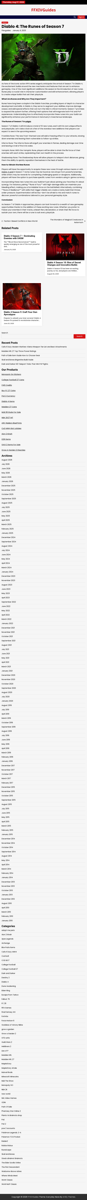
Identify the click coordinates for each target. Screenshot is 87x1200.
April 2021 (5, 662)
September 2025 (9, 498)
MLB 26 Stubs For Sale (11, 412)
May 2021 (5, 658)
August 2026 (7, 460)
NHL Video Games (9, 1098)
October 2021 (7, 636)
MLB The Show (7, 1081)
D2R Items (6, 439)
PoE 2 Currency (8, 396)
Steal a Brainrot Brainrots (12, 1158)
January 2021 (7, 671)
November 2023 (8, 580)
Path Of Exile (7, 1107)
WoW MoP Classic (9, 1184)
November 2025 (8, 490)
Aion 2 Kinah (7, 434)
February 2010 (7, 916)
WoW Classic (7, 1180)
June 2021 (6, 653)
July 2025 (6, 507)
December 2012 (8, 899)
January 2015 (7, 834)
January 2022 (7, 623)
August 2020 (7, 692)
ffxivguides (6, 30)
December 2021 (8, 628)
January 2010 (7, 920)
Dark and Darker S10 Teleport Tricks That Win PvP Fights (25, 364)
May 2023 (6, 593)
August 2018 (7, 731)
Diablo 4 (4, 22)
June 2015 (6, 813)
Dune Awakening (9, 986)
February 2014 (7, 873)
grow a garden (8, 1029)
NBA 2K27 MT (7, 417)
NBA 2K (4, 1089)
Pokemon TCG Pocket (11, 1137)
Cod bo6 (5, 956)
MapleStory (6, 1063)
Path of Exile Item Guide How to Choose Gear (21, 355)
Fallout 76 (6, 999)
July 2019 (5, 709)
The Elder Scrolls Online (11, 1162)
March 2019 (6, 718)
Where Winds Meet (10, 1175)
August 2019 (7, 705)
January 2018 (7, 761)
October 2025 (7, 494)
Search (5, 333)
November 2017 (8, 770)
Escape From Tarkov (10, 995)
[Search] (74, 17)
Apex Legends (7, 939)
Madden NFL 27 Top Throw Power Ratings (19, 351)
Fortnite (5, 1016)
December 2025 (8, 485)
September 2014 (9, 851)
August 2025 (7, 503)
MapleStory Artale (9, 1068)
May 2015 (5, 817)
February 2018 (7, 757)
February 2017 (7, 783)
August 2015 (7, 804)
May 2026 (6, 473)
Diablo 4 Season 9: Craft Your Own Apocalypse (20, 313)
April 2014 (5, 864)
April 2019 (5, 714)
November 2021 (8, 632)
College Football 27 (10, 969)
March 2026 (6, 477)
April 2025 (6, 520)
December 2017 (8, 765)
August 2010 (7, 903)
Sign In (81, 17)
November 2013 (8, 886)
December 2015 (8, 787)
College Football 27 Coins (13, 379)
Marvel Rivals (7, 1072)
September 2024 (9, 541)
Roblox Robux (7, 1145)
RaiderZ (5, 1141)
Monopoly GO (7, 1085)
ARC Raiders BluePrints (12, 423)
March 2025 (6, 524)
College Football (8, 964)
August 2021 (7, 645)
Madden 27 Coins (9, 407)
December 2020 (8, 675)
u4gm (28, 121)
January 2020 (7, 701)
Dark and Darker (8, 973)
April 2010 (5, 907)
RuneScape (6, 1150)
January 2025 (7, 533)
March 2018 (6, 752)
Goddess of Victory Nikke (12, 1025)
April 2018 (5, 748)
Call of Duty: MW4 (9, 952)
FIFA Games (6, 1008)
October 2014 (7, 847)
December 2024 (8, 537)
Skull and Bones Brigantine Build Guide (17, 360)
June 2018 (6, 739)
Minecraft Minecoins (10, 1076)
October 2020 (7, 684)
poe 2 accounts (8, 1128)
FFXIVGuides (43, 10)
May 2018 (5, 744)
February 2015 (7, 830)
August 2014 (7, 856)
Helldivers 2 (6, 1046)
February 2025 (8, 529)
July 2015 (5, 808)
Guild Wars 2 (7, 1042)
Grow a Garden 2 (9, 1033)
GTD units (6, 1038)
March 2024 (7, 567)
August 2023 (7, 585)
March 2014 (6, 869)
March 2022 (6, 619)
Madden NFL (7, 1055)
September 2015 (9, 800)
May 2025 (6, 516)
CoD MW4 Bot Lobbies (11, 428)
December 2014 (8, 839)
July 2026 (6, 464)
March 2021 (6, 666)
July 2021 (5, 649)
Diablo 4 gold (7, 172)
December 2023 (8, 576)
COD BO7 (5, 960)
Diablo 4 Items (8, 401)
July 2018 (5, 735)
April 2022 (6, 615)
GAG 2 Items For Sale (11, 444)
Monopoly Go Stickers (11, 374)
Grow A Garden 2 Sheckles (13, 450)
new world (6, 1094)
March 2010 (6, 912)
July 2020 (6, 696)
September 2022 (9, 602)
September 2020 (9, 688)
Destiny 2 (6, 977)
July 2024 (6, 550)
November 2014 (8, 843)
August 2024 (7, 546)
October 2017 (7, 774)
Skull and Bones (8, 1154)
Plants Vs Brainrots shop (12, 1115)
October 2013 (7, 890)
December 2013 (8, 882)
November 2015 (8, 791)
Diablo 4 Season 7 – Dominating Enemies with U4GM (19, 237)
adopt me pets (8, 930)
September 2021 (8, 640)
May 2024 (6, 559)
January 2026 (7, 481)
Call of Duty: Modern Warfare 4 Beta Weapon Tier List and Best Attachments (34, 347)
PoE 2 (4, 1124)
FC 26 (4, 1003)
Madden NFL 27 (8, 1059)
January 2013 (7, 894)
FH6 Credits (7, 385)
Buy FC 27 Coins (9, 390)
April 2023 (6, 597)
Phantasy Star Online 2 (11, 1111)
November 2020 (8, 679)
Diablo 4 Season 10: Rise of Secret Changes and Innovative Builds (64, 263)
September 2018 (9, 727)
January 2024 (7, 572)
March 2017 (6, 778)
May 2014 (6, 860)
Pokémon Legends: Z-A (11, 1132)
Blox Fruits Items (8, 947)
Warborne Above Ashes (12, 1171)
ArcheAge (6, 943)
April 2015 (5, 821)
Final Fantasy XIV (9, 1012)
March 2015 (6, 826)
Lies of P (5, 1051)
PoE (3, 1119)
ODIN (4, 1102)
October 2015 (7, 795)
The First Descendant (11, 1167)
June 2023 (6, 589)
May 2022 (6, 610)
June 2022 (6, 606)
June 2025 (6, 511)
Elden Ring (6, 990)
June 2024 (6, 554)
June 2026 (6, 468)
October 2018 (7, 722)
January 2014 (7, 877)
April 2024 (6, 563)
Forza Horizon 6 (8, 1020)
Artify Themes (69, 1197)
